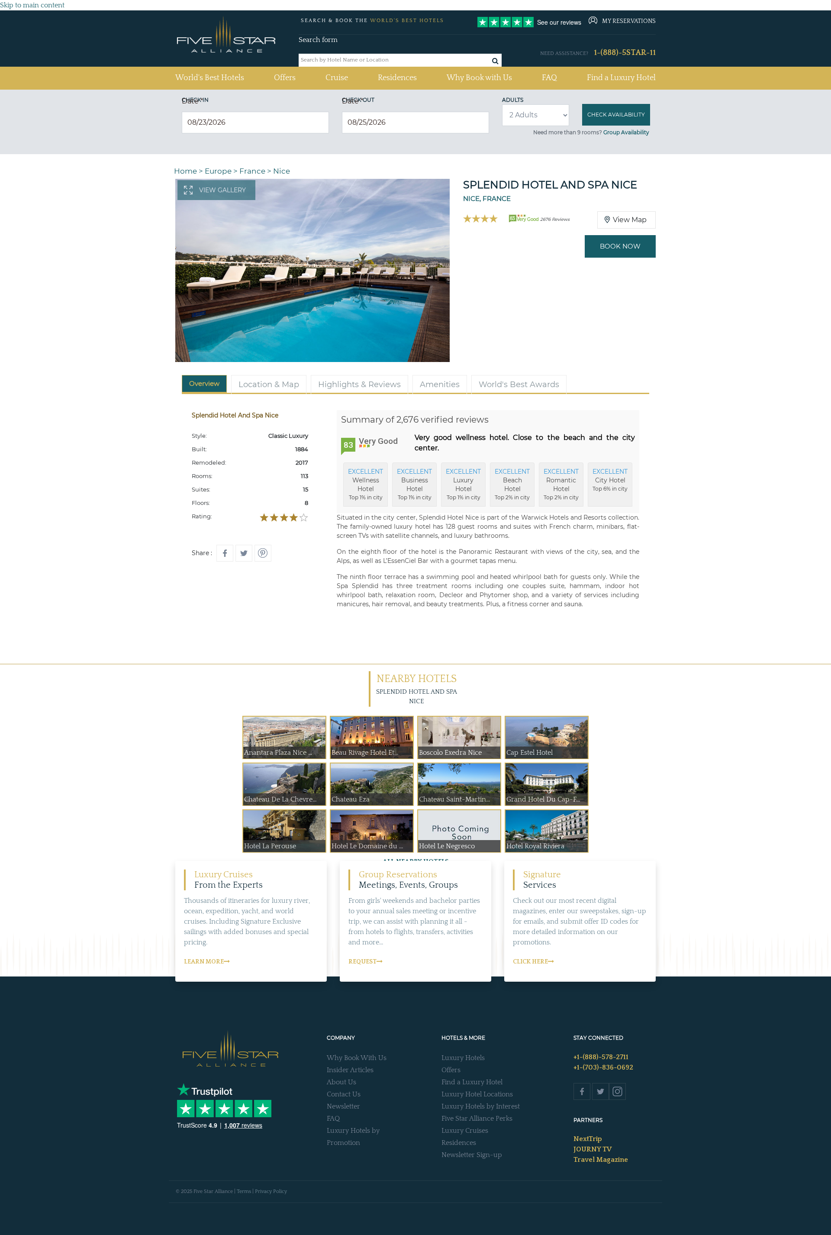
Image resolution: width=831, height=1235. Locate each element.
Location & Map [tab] (268, 384)
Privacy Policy (271, 1191)
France (252, 171)
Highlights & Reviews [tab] (359, 384)
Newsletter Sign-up (471, 1155)
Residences (397, 78)
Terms (244, 1191)
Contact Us (344, 1094)
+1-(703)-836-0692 (603, 1067)
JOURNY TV (592, 1149)
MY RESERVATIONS (629, 21)
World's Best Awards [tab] (519, 384)
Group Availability (626, 132)
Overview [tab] (204, 383)
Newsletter (343, 1106)
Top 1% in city (365, 484)
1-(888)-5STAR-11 (625, 52)
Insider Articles (350, 1070)
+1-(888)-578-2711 (600, 1057)
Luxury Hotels (463, 1058)
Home (185, 171)
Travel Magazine (600, 1160)
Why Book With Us (357, 1058)
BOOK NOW (620, 246)
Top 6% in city (610, 480)
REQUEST (362, 961)
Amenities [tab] (440, 384)
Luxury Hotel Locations (477, 1094)
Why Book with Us (479, 78)
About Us (341, 1082)
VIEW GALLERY (222, 190)
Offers (285, 78)
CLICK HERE (530, 961)
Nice (281, 171)
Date (192, 101)
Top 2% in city (512, 484)
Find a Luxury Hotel (621, 78)
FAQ (549, 78)
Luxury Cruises (464, 1131)
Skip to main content (32, 5)
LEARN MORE (204, 961)
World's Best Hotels (209, 77)
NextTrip (587, 1139)
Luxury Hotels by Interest (480, 1106)
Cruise (336, 78)
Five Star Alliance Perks (476, 1118)
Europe (218, 171)
